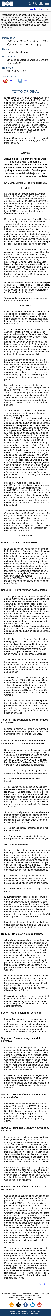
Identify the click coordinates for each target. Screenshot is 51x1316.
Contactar (6, 1294)
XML (26, 81)
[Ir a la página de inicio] (7, 5)
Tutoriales (38, 1298)
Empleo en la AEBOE (25, 1300)
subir (44, 1284)
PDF (11, 81)
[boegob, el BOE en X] (18, 1306)
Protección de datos (31, 1296)
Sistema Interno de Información (20, 1298)
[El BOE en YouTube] (39, 1306)
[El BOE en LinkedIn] (32, 1306)
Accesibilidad (17, 1296)
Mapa (36, 1294)
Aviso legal (45, 1294)
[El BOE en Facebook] (25, 1306)
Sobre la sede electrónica (21, 1294)
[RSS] (11, 1306)
